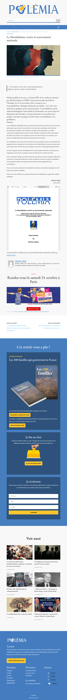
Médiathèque (11, 683)
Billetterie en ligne (33, 309)
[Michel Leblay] (11, 266)
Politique (9, 670)
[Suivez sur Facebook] (48, 680)
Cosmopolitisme (28, 311)
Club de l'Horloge (18, 311)
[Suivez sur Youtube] (49, 683)
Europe (9, 675)
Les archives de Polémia (33, 684)
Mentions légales (33, 698)
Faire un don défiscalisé (16, 660)
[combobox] (31, 20)
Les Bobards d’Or (31, 670)
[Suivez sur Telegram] (48, 673)
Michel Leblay (16, 77)
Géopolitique (15, 31)
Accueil (9, 31)
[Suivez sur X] (48, 676)
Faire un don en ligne (17, 425)
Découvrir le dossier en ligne (19, 415)
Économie (10, 678)
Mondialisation (37, 311)
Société (9, 673)
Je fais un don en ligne (33, 463)
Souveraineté (45, 311)
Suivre (53, 673)
